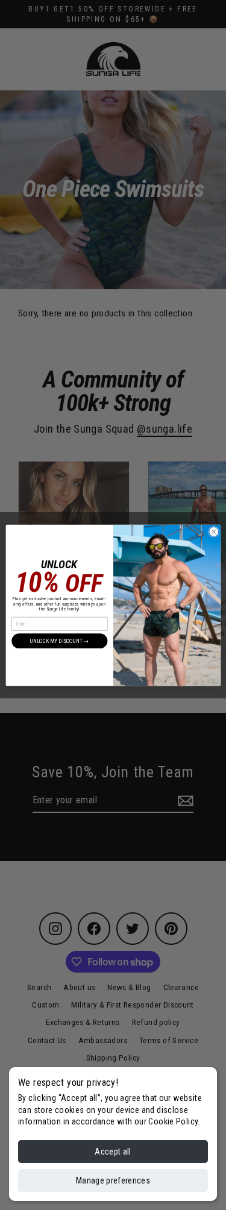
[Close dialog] (213, 531)
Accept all (113, 1151)
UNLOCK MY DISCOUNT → (59, 641)
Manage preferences (113, 1180)
